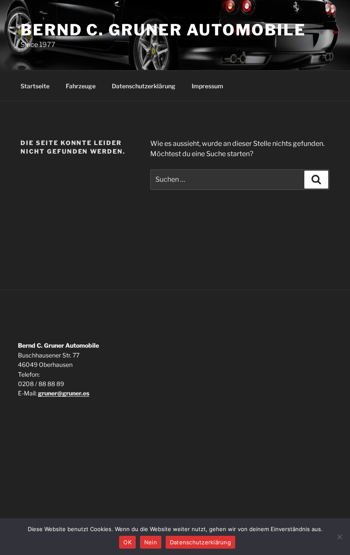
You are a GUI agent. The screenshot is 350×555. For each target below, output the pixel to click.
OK (127, 542)
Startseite (35, 86)
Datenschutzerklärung (143, 86)
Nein (150, 542)
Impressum (207, 86)
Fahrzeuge (81, 86)
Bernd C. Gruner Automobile (163, 29)
